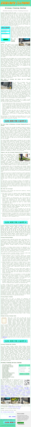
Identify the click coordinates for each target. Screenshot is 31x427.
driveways (14, 47)
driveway (22, 240)
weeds (7, 138)
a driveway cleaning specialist (15, 383)
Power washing (3, 58)
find (4, 346)
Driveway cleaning (4, 99)
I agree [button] (19, 422)
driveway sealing (9, 284)
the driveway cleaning (9, 156)
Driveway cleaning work (5, 225)
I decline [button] (22, 422)
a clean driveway (9, 190)
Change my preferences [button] (21, 424)
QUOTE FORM (5, 337)
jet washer (9, 69)
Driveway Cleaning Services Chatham (11, 362)
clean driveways (14, 354)
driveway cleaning (21, 53)
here (29, 359)
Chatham (20, 225)
